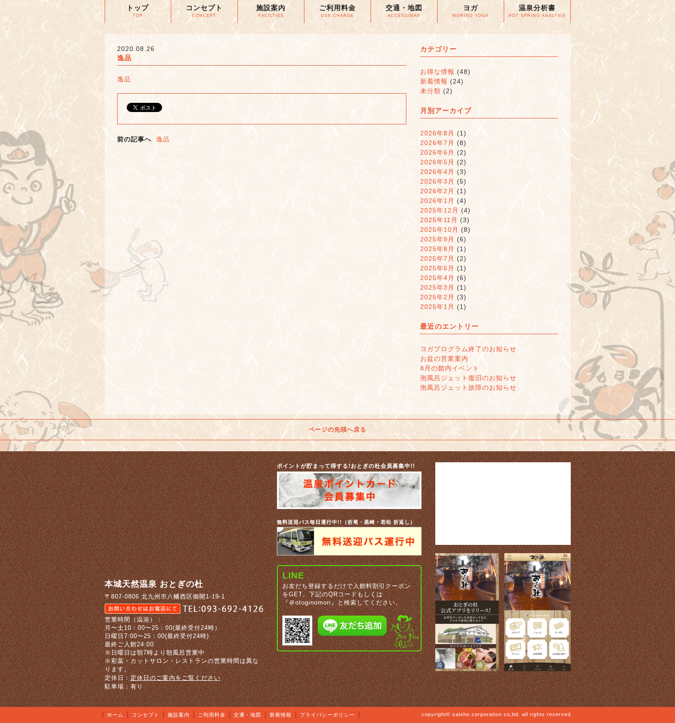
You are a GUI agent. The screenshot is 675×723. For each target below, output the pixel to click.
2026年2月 (437, 191)
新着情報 (434, 81)
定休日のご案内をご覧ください (175, 677)
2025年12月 (439, 210)
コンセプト (145, 714)
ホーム (115, 714)
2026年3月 (437, 181)
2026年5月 (437, 162)
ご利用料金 (211, 714)
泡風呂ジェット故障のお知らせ (468, 387)
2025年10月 (439, 229)
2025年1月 (437, 306)
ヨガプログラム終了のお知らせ (468, 349)
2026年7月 (437, 142)
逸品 (124, 79)
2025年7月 (437, 258)
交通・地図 (247, 714)
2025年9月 (437, 239)
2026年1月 (437, 200)
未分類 (430, 91)
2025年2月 (437, 297)
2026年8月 (437, 133)
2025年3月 (437, 287)
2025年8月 (437, 248)
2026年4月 (437, 171)
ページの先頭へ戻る (337, 429)
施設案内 (179, 714)
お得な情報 (437, 71)
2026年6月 (437, 152)
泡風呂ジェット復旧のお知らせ (468, 377)
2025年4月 (437, 277)
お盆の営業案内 (444, 358)
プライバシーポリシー (327, 714)
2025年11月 (439, 220)
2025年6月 (437, 268)
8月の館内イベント (449, 368)
